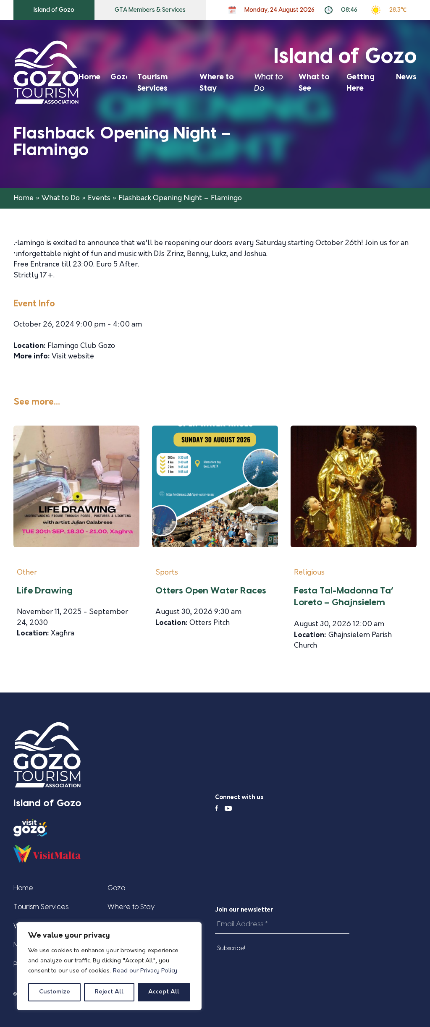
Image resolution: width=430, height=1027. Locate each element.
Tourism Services (40, 906)
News (406, 77)
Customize (54, 992)
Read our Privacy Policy (145, 971)
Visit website (73, 356)
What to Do (61, 198)
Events (99, 198)
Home (89, 77)
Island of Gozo (54, 10)
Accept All (163, 992)
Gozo (120, 77)
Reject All (109, 992)
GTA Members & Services (150, 10)
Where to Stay (131, 906)
